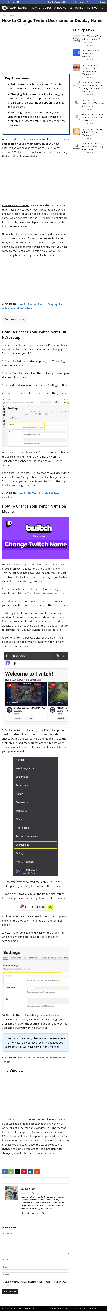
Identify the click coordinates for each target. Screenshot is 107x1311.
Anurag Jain (8, 25)
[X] (13, 2)
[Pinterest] (9, 2)
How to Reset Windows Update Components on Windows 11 (93, 117)
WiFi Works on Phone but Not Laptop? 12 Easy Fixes (92, 39)
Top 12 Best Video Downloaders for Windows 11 (90, 53)
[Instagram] (28, 1213)
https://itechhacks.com (31, 1193)
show (21, 319)
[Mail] (33, 1213)
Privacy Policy (92, 2)
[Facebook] (4, 2)
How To (36, 7)
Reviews (92, 7)
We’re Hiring (93, 1308)
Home (4, 15)
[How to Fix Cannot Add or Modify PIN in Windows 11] (76, 131)
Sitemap (83, 1308)
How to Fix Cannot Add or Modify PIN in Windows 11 (93, 132)
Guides (47, 7)
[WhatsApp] (11, 1171)
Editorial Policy (71, 1308)
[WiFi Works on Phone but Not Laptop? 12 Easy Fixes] (76, 38)
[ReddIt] (37, 1171)
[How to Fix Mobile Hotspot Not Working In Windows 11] (76, 145)
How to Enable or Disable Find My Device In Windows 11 (93, 103)
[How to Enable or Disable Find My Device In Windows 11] (76, 102)
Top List (80, 7)
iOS (70, 7)
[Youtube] (18, 2)
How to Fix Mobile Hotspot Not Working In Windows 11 (92, 146)
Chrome (34, 589)
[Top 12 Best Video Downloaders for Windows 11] (76, 52)
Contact (81, 2)
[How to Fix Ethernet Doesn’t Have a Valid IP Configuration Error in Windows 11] (76, 84)
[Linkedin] (30, 1171)
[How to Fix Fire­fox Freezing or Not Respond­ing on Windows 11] (76, 67)
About (73, 2)
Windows (60, 7)
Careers (102, 2)
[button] (101, 7)
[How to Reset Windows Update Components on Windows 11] (76, 116)
